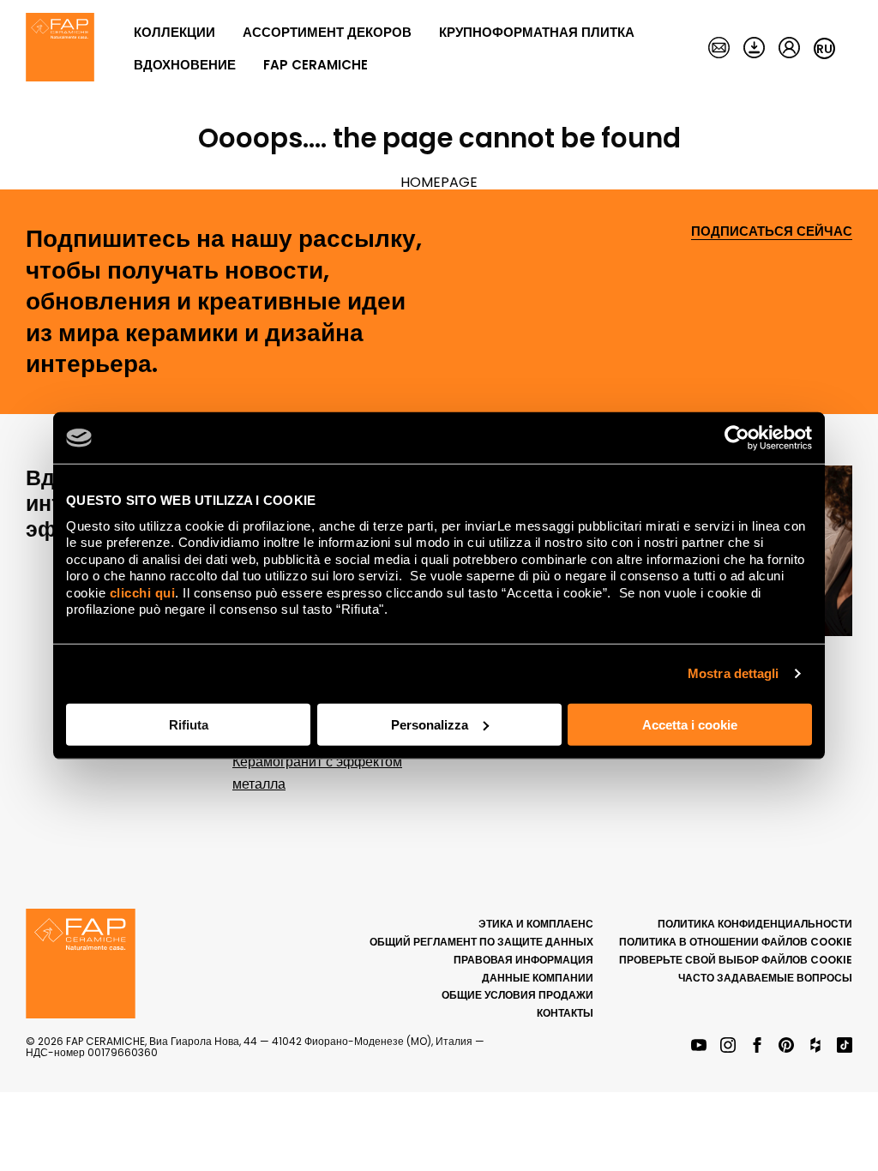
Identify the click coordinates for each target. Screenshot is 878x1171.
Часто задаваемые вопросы (765, 977)
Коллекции (174, 32)
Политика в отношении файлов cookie (735, 941)
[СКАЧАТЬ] (754, 49)
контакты (565, 1013)
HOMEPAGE (439, 182)
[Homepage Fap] (60, 49)
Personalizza (429, 724)
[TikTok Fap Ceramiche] (844, 1046)
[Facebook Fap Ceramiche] (757, 1046)
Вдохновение (185, 65)
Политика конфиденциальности (755, 923)
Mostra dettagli (733, 673)
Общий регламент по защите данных (481, 941)
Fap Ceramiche (315, 65)
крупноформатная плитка (536, 32)
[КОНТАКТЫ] (719, 49)
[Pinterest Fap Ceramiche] (786, 1046)
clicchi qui (143, 592)
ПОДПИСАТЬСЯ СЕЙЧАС (771, 232)
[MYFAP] (789, 49)
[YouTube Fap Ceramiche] (699, 1046)
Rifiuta (188, 724)
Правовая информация (523, 959)
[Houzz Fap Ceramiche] (815, 1046)
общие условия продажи (517, 995)
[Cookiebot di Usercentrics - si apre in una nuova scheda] (737, 438)
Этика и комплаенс (535, 923)
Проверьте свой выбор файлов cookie (735, 959)
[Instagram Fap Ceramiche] (728, 1046)
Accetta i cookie (689, 724)
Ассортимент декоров (327, 32)
